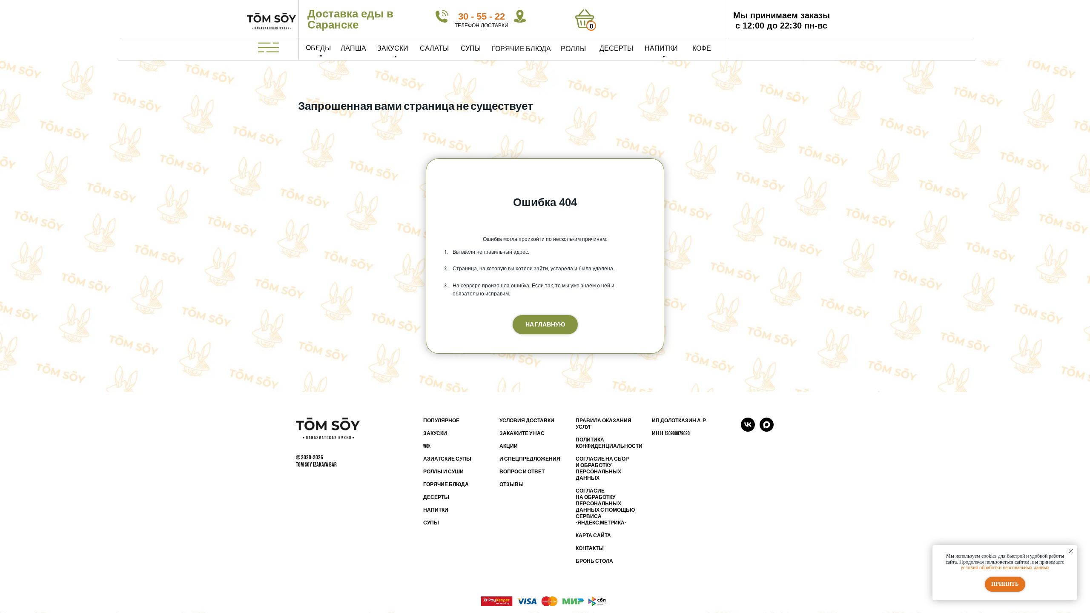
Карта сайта (593, 536)
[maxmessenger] (767, 429)
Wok (426, 446)
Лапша (353, 49)
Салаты (434, 49)
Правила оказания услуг (603, 424)
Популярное (441, 421)
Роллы (573, 49)
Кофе (701, 49)
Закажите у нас (522, 433)
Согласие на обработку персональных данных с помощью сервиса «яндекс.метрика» (605, 507)
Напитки (661, 49)
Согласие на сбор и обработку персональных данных (602, 468)
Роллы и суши (443, 472)
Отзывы (511, 484)
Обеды (318, 48)
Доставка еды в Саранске (350, 19)
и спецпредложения (529, 459)
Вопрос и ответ (522, 472)
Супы (471, 49)
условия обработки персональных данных (1005, 567)
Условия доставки (526, 421)
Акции (508, 446)
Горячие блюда (521, 49)
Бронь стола (594, 561)
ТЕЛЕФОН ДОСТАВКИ (481, 26)
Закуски (392, 49)
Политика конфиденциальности (609, 443)
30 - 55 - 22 (481, 16)
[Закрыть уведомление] (1071, 551)
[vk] (748, 429)
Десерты (616, 49)
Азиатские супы (447, 459)
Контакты (590, 548)
